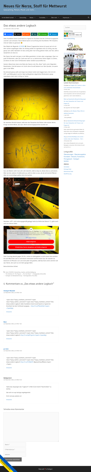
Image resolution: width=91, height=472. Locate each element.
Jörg (65, 136)
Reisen (31, 17)
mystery (23, 272)
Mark (5, 322)
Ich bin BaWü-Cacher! (8, 17)
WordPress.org (67, 174)
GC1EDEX (22, 46)
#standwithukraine (5, 465)
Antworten (9, 312)
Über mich (54, 17)
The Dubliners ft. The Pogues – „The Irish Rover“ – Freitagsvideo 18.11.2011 (26, 274)
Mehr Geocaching (69, 38)
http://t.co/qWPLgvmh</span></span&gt (33, 335)
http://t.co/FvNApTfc (26, 362)
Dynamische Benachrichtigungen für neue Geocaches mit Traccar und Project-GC (75, 101)
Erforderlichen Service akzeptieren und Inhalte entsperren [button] (31, 247)
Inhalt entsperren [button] (31, 241)
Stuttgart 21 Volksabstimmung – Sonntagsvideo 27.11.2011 (21, 275)
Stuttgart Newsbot (9, 291)
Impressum (66, 17)
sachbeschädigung (31, 272)
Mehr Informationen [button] (31, 237)
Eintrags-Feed (67, 169)
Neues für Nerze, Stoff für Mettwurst (35, 5)
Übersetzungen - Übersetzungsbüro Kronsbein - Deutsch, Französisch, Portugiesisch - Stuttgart (75, 156)
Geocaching (23, 17)
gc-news (6, 349)
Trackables (42, 17)
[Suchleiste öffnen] (88, 17)
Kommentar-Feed (68, 171)
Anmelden (66, 167)
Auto (7, 272)
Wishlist (66, 161)
